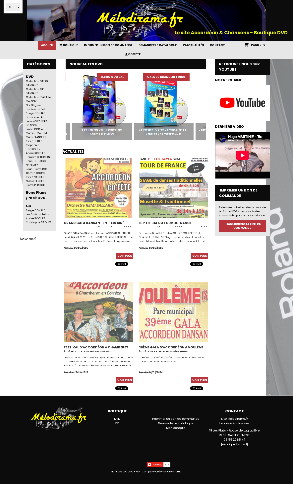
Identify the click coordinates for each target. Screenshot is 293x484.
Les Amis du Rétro (37, 214)
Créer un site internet (168, 471)
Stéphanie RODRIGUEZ (33, 147)
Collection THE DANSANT (35, 91)
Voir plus (124, 256)
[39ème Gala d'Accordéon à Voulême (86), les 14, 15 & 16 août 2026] (173, 312)
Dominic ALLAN (35, 117)
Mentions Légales (122, 471)
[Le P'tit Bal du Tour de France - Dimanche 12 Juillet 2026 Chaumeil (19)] (173, 187)
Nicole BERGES (35, 181)
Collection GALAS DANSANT (37, 83)
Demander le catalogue (176, 423)
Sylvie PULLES (34, 141)
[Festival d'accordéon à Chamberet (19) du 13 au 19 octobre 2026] (98, 312)
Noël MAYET (33, 165)
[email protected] (234, 444)
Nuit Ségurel (33, 105)
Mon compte (175, 428)
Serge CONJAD (35, 113)
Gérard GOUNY (35, 173)
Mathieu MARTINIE (37, 133)
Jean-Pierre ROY (36, 169)
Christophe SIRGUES (38, 222)
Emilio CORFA (34, 129)
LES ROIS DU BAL (99, 77)
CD (117, 423)
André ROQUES (35, 153)
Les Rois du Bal (35, 109)
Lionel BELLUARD (36, 161)
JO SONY (31, 125)
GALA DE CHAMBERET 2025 (153, 77)
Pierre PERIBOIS (35, 185)
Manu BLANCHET (36, 137)
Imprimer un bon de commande (176, 419)
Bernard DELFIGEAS (38, 157)
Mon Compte (144, 471)
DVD (30, 76)
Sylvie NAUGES (35, 177)
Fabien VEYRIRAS (36, 121)
